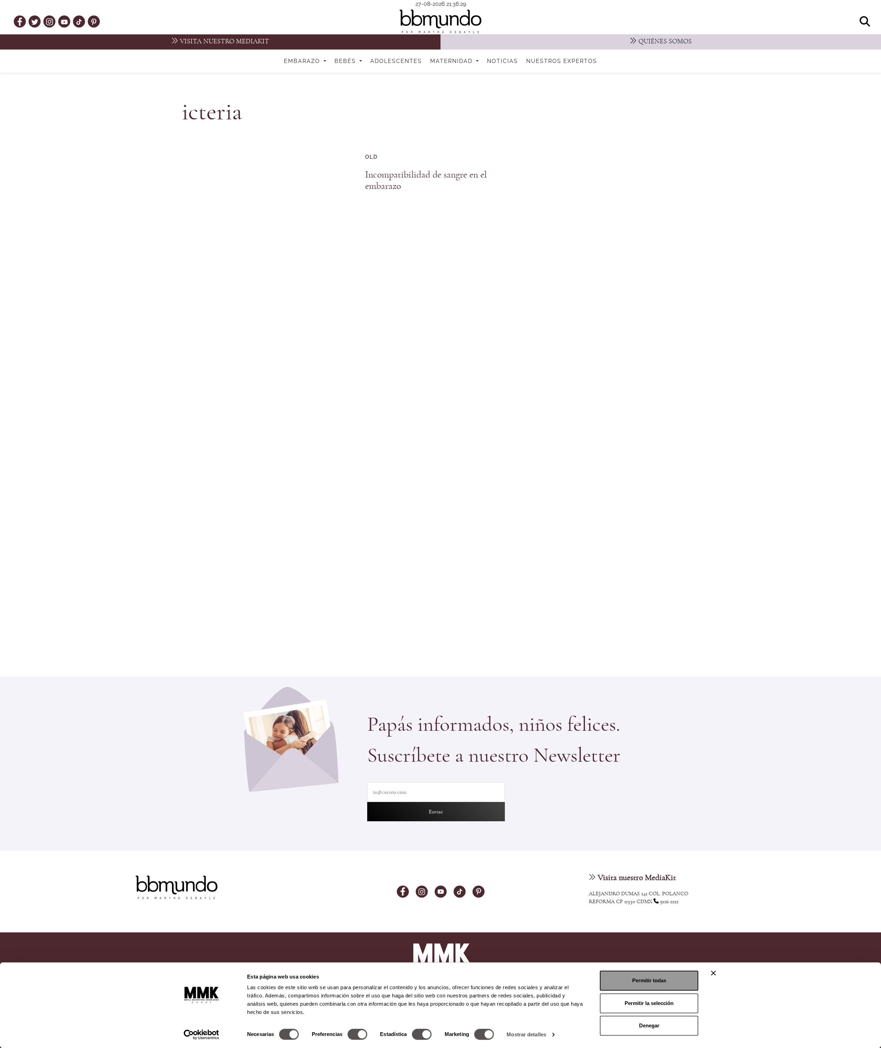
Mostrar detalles (526, 1034)
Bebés (346, 61)
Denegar (649, 1025)
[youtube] (64, 21)
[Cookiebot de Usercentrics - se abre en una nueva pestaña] (201, 1034)
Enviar (436, 811)
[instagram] (49, 21)
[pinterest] (93, 21)
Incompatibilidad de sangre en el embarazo (426, 180)
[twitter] (34, 21)
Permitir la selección (649, 1003)
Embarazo (303, 61)
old (371, 157)
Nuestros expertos (561, 61)
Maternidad (452, 61)
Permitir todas (649, 980)
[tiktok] (79, 21)
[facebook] (19, 21)
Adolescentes (396, 61)
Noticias (502, 61)
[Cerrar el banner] (713, 973)
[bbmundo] (440, 21)
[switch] (357, 1034)
